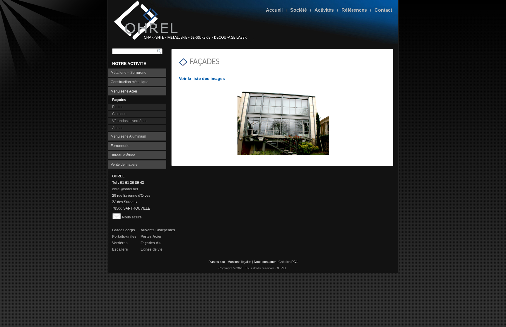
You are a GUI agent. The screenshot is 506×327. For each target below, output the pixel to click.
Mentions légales (239, 261)
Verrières (120, 243)
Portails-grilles (124, 236)
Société (298, 10)
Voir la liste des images (202, 78)
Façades (119, 100)
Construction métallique (129, 82)
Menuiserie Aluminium (128, 136)
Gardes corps (123, 230)
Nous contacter (265, 261)
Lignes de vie (152, 249)
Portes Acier (151, 236)
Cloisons (119, 114)
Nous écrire (132, 217)
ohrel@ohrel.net (125, 189)
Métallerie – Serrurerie (128, 73)
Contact (383, 10)
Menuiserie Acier (124, 91)
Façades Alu (151, 243)
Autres (117, 128)
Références (354, 10)
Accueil (274, 10)
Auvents (148, 230)
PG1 (294, 261)
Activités (324, 10)
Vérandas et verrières (129, 121)
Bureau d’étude (123, 155)
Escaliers (120, 249)
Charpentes (165, 230)
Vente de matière (124, 164)
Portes (117, 107)
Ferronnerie (120, 146)
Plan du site (216, 261)
